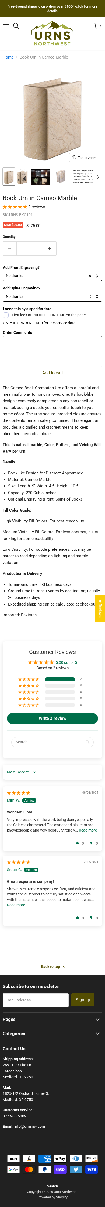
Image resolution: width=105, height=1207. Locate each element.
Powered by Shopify (52, 1197)
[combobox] (52, 276)
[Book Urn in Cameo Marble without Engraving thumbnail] (9, 176)
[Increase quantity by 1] (50, 248)
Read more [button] (88, 830)
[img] (18, 793)
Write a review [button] (52, 718)
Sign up (83, 999)
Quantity (9, 237)
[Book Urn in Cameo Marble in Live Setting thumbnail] (40, 176)
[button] (15, 206)
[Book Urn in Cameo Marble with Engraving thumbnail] (22, 176)
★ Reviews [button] (100, 608)
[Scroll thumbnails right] (97, 177)
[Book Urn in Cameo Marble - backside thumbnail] (60, 176)
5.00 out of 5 (66, 662)
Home (8, 57)
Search (52, 1186)
